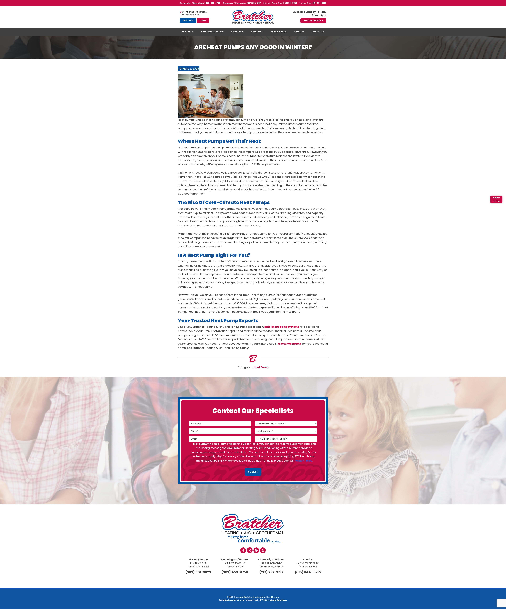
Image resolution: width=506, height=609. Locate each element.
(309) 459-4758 (212, 3)
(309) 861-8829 (290, 3)
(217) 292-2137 (254, 3)
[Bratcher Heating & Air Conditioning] (253, 16)
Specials (188, 20)
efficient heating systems (281, 327)
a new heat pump (289, 343)
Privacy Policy (303, 460)
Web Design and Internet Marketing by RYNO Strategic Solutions (253, 600)
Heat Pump (261, 367)
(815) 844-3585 (319, 3)
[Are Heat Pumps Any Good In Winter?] (210, 96)
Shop (203, 20)
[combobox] (286, 423)
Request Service (313, 20)
